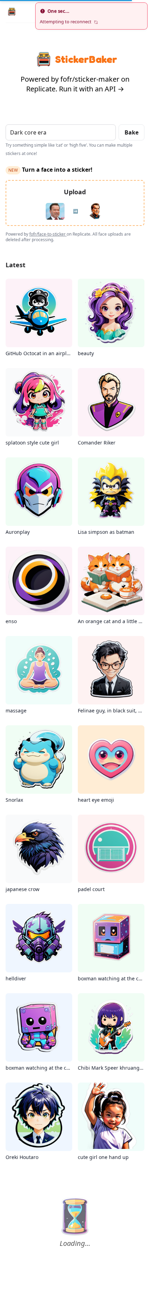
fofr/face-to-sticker (48, 234)
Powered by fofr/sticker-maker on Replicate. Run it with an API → (75, 83)
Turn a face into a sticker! (50, 169)
